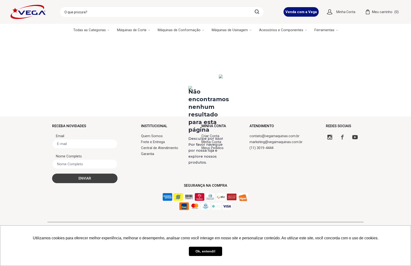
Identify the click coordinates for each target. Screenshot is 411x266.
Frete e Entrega (153, 142)
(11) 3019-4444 (261, 148)
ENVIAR (84, 178)
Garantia (147, 154)
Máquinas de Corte (132, 30)
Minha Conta (345, 12)
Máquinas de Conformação (179, 30)
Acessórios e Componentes (281, 30)
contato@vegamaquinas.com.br (274, 136)
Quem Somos (152, 136)
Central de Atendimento (159, 148)
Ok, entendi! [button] (205, 251)
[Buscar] (257, 12)
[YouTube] (355, 137)
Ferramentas (324, 30)
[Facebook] (342, 137)
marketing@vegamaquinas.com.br (276, 142)
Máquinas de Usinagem (230, 30)
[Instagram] (330, 137)
